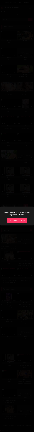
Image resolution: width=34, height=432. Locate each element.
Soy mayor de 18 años (17, 220)
